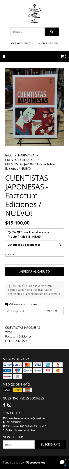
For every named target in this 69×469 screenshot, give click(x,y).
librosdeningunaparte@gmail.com (26, 418)
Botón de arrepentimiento (21, 430)
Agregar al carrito (34, 271)
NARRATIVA (26, 155)
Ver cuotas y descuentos (24, 245)
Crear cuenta (21, 43)
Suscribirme (50, 444)
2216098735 (13, 422)
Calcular (52, 311)
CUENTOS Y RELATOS (20, 160)
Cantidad (9, 254)
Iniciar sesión (48, 43)
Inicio (9, 155)
